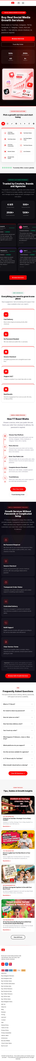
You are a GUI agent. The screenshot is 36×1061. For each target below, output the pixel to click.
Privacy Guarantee (6, 1032)
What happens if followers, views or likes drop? (16, 738)
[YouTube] (2, 964)
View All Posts (18, 937)
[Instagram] (10, 964)
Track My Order (18, 44)
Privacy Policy (5, 1030)
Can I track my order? (10, 730)
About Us (3, 1007)
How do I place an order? (11, 717)
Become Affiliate (5, 1040)
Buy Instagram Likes (6, 978)
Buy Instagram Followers (7, 975)
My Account (4, 1045)
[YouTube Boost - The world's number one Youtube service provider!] (18, 950)
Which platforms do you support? (14, 745)
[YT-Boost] (12, 3)
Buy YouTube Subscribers (8, 983)
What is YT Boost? (9, 704)
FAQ (2, 1022)
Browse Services (18, 39)
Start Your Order (18, 489)
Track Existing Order (18, 494)
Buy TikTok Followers (6, 988)
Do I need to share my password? (14, 710)
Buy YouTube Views (6, 981)
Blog (2, 1009)
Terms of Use (4, 1027)
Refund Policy (5, 1025)
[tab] (3, 123)
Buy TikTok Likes (5, 996)
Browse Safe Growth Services (18, 676)
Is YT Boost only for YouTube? (13, 758)
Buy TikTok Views (6, 999)
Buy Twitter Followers (6, 994)
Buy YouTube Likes (6, 986)
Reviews (3, 1012)
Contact (3, 1020)
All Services (4, 1038)
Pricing (3, 1014)
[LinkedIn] (6, 964)
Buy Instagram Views (6, 1001)
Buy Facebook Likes (6, 991)
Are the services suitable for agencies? (16, 752)
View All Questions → (18, 773)
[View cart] (18, 3)
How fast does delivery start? (12, 724)
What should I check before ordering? (15, 765)
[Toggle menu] (23, 3)
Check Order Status (6, 1043)
